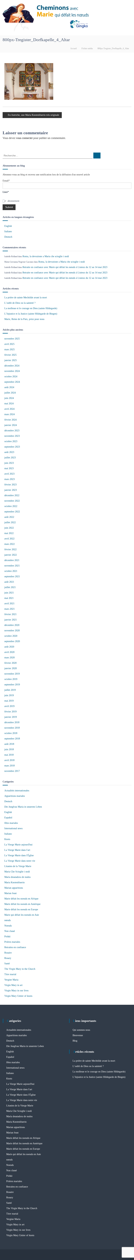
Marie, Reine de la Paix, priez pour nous (24, 319)
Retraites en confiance (15, 947)
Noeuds (8, 925)
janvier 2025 (10, 360)
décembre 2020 (11, 625)
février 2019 (10, 711)
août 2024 (9, 387)
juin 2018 (9, 749)
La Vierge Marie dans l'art (17, 850)
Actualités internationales (16, 790)
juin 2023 (9, 463)
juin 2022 (9, 528)
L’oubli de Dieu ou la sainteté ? (19, 303)
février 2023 (10, 484)
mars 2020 (9, 657)
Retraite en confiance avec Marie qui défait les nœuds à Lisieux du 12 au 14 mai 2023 (65, 267)
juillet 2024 (10, 392)
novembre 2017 (12, 771)
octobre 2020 (10, 636)
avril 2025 (9, 344)
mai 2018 (9, 755)
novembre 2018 (12, 728)
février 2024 (10, 419)
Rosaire (8, 952)
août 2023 (9, 452)
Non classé (9, 931)
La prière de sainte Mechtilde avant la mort (25, 297)
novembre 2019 (12, 673)
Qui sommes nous (81, 1030)
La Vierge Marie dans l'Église (19, 855)
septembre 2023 (12, 446)
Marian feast (10, 893)
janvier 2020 (10, 668)
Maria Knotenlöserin (14, 882)
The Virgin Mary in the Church (19, 969)
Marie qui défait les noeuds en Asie (21, 915)
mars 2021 (9, 609)
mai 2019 (9, 700)
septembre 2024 (12, 382)
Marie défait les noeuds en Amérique (22, 904)
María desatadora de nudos (17, 877)
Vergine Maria (11, 979)
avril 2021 (9, 603)
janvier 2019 (10, 717)
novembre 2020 (12, 630)
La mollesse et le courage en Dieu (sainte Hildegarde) (30, 308)
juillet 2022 (10, 522)
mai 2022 (9, 533)
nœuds (7, 920)
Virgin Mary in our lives (16, 990)
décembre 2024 (11, 365)
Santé (7, 963)
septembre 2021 (12, 576)
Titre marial (10, 974)
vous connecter (24, 138)
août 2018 (9, 744)
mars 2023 (9, 479)
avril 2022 (9, 538)
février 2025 (10, 355)
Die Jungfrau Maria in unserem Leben (23, 806)
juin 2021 (9, 592)
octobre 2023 (10, 441)
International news (13, 828)
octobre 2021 (10, 571)
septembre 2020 (12, 641)
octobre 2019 (10, 679)
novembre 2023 (12, 436)
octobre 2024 (10, 376)
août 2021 (9, 582)
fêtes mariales (11, 823)
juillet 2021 (10, 587)
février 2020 (10, 663)
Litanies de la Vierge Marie (17, 866)
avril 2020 (9, 652)
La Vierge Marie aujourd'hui (18, 844)
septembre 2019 (12, 684)
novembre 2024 (12, 371)
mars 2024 (9, 414)
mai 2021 (9, 598)
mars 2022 (9, 544)
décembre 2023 (11, 430)
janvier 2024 (10, 425)
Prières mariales (12, 942)
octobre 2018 (10, 733)
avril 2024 (9, 409)
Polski (7, 936)
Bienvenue (78, 1035)
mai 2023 (9, 468)
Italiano (8, 231)
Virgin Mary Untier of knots (18, 996)
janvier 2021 (10, 619)
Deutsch (8, 237)
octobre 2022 (10, 506)
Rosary (7, 958)
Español (8, 817)
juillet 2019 (10, 690)
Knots (7, 839)
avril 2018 (9, 760)
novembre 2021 (12, 565)
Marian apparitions (13, 888)
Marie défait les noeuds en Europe (21, 909)
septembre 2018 (12, 738)
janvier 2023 (10, 490)
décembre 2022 (11, 495)
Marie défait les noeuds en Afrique (21, 898)
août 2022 (9, 517)
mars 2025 (9, 349)
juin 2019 (9, 695)
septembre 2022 (12, 511)
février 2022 (10, 549)
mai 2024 (9, 403)
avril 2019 (9, 706)
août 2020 (9, 646)
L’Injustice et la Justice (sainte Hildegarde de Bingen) (30, 313)
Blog (75, 1040)
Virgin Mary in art (13, 985)
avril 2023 (9, 473)
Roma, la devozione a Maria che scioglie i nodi (46, 256)
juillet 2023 (10, 457)
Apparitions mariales (14, 796)
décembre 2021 (11, 560)
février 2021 (10, 614)
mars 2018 (9, 765)
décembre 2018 (11, 722)
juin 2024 (9, 398)
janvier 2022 (10, 555)
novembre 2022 (12, 501)
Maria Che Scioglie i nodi (17, 871)
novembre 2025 (12, 338)
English (8, 226)
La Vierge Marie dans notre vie (19, 861)
